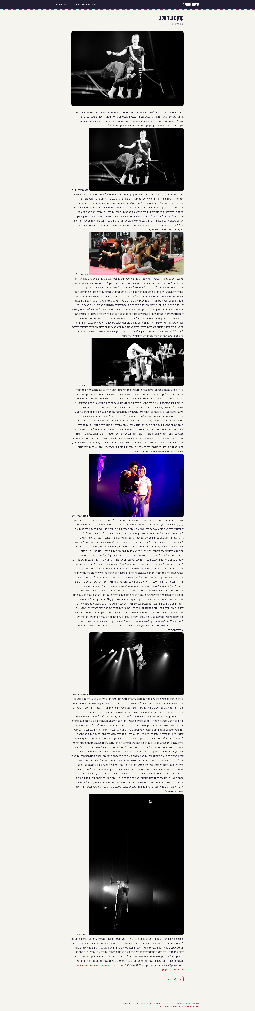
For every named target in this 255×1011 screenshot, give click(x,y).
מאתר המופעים (89, 4)
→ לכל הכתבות (174, 979)
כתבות (59, 4)
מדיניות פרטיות (177, 1006)
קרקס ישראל (191, 4)
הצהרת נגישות (164, 1006)
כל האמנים (158, 1003)
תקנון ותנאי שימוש (192, 1006)
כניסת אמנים (141, 1003)
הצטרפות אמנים (128, 1003)
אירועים (67, 4)
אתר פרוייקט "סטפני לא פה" (109, 965)
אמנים (77, 4)
